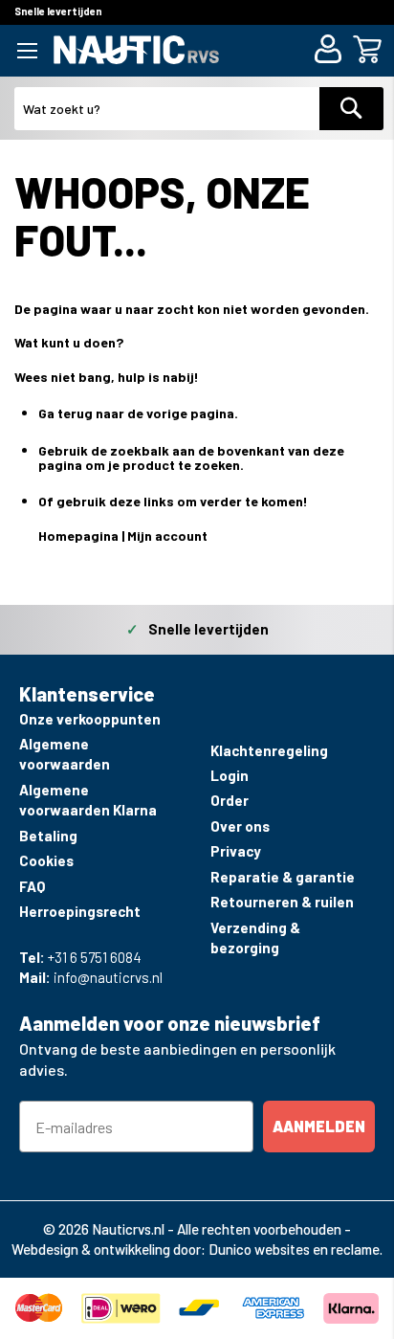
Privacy (235, 850)
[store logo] (136, 49)
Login (229, 775)
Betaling (48, 835)
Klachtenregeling (269, 750)
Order (229, 800)
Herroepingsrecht (80, 911)
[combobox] (167, 108)
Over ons (240, 826)
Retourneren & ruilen (282, 901)
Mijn (141, 535)
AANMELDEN (319, 1126)
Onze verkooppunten (90, 718)
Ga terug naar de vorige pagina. (138, 413)
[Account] (331, 51)
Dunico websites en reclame (294, 1249)
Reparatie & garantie (282, 876)
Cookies (46, 860)
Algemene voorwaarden (64, 753)
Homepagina (78, 535)
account (181, 535)
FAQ (32, 886)
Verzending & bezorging (255, 937)
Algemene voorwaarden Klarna (88, 799)
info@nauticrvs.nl (108, 977)
